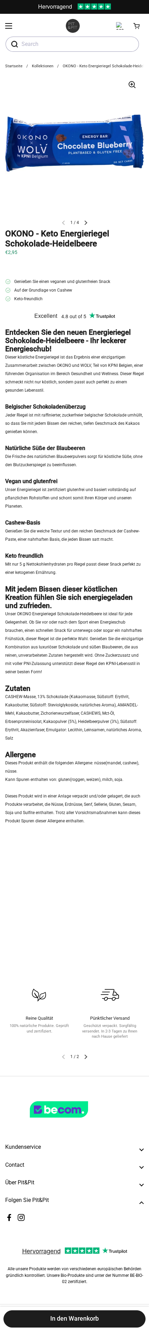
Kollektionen (42, 66)
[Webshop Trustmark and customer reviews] (73, 1120)
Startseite (14, 66)
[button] (137, 26)
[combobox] (72, 44)
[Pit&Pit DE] (72, 26)
